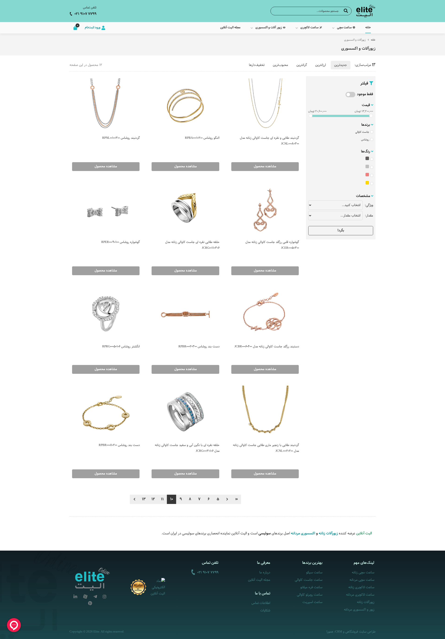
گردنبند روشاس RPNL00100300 (121, 138)
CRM (338, 631)
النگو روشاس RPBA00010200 (202, 138)
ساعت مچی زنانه (363, 572)
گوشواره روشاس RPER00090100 (120, 242)
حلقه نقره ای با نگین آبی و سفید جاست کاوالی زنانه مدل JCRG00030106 (187, 448)
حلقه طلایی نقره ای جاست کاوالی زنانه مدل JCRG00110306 (192, 245)
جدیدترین (340, 65)
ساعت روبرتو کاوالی (309, 594)
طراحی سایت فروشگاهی (360, 631)
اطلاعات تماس (260, 603)
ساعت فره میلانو (311, 587)
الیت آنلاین (364, 533)
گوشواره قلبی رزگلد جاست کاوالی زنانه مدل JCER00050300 (272, 245)
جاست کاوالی (362, 132)
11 (162, 499)
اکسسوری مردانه (302, 533)
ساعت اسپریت (312, 602)
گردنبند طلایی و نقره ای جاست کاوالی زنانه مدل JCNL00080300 (269, 141)
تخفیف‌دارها (256, 65)
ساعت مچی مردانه (362, 580)
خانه (373, 40)
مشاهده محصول (265, 166)
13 (144, 499)
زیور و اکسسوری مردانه (359, 609)
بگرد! (340, 230)
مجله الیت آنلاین (259, 580)
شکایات (265, 610)
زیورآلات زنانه (328, 533)
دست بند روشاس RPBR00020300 (198, 346)
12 (153, 499)
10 (171, 499)
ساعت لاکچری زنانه (361, 587)
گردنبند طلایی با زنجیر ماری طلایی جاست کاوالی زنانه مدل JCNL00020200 (266, 448)
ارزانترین (320, 65)
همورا (330, 631)
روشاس (365, 140)
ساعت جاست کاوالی (308, 580)
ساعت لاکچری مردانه (360, 594)
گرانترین (301, 65)
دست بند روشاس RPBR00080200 (119, 445)
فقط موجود (365, 94)
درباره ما (264, 572)
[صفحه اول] (236, 499)
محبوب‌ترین (280, 65)
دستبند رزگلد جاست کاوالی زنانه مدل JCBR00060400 (267, 346)
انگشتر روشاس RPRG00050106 (121, 346)
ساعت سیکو (314, 572)
